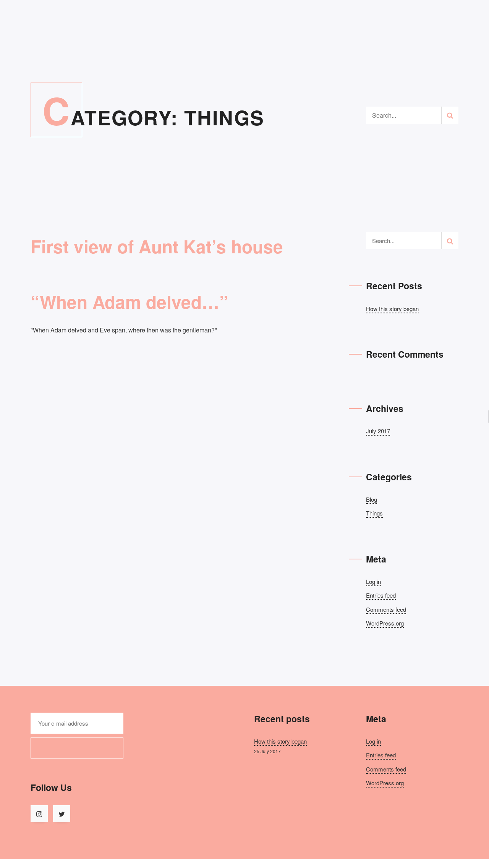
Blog (371, 499)
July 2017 (378, 431)
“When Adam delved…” (129, 301)
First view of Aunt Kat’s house (157, 246)
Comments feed (386, 609)
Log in (373, 581)
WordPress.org (385, 623)
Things (374, 513)
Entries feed (381, 595)
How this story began (392, 309)
